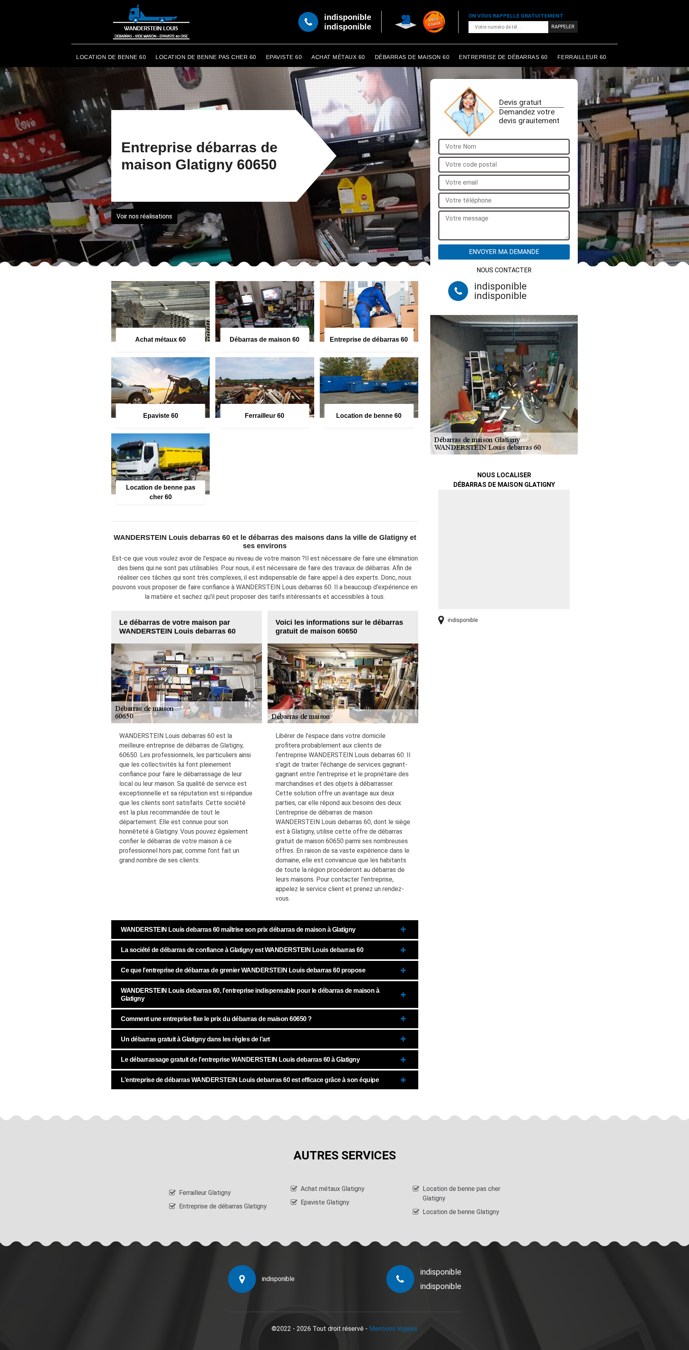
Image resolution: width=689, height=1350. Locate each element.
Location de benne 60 (111, 57)
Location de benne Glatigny (461, 1212)
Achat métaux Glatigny (332, 1189)
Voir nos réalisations (144, 216)
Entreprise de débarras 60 (503, 57)
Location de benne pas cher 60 (206, 57)
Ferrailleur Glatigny (205, 1193)
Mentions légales (393, 1328)
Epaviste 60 (284, 57)
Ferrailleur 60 (581, 57)
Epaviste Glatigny (325, 1202)
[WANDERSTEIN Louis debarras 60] (151, 22)
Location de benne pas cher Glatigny (461, 1193)
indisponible (347, 17)
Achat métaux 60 (338, 57)
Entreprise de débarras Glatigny (223, 1206)
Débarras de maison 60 (412, 57)
